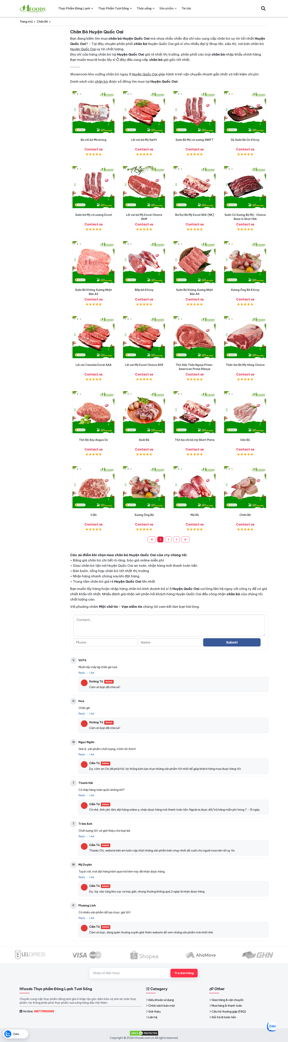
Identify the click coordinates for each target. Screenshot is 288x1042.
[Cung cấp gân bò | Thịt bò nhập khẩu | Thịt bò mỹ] (245, 412)
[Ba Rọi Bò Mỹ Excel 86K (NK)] (195, 187)
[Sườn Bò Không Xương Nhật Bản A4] (195, 262)
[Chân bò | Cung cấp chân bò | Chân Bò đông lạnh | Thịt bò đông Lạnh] (245, 487)
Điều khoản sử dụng (161, 1000)
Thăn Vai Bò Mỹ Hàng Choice (245, 365)
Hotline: (38, 1011)
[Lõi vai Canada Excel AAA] (93, 337)
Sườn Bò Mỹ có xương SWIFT (195, 140)
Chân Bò (245, 515)
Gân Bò (245, 440)
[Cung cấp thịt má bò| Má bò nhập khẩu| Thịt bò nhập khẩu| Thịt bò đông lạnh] (195, 487)
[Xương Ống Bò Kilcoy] (245, 262)
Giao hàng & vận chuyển (228, 1000)
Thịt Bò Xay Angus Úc (93, 440)
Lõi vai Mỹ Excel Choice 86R (144, 365)
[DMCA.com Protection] (144, 1033)
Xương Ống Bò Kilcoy (245, 290)
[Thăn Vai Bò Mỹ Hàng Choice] (245, 337)
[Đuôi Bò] (144, 412)
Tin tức (186, 8)
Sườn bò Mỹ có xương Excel (93, 215)
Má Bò (194, 515)
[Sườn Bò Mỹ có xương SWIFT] (195, 112)
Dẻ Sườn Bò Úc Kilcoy (245, 140)
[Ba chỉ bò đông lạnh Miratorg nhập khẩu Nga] (93, 112)
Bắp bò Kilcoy (144, 290)
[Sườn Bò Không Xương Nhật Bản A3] (93, 262)
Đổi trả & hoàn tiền (224, 1017)
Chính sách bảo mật (161, 1005)
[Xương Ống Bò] (144, 487)
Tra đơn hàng (184, 973)
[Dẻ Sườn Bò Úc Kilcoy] (245, 112)
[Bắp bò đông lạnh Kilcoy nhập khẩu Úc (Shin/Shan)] (144, 262)
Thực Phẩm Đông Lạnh (74, 8)
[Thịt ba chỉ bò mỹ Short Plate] (195, 412)
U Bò (94, 515)
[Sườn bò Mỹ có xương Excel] (93, 187)
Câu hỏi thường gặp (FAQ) (229, 1011)
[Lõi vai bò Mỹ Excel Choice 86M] (144, 187)
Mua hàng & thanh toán (227, 1005)
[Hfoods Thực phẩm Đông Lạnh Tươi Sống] (33, 8)
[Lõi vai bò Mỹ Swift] (144, 112)
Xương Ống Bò (144, 515)
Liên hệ (153, 1017)
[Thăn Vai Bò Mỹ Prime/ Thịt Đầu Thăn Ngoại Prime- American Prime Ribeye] (195, 337)
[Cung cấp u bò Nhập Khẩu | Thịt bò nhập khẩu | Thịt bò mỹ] (93, 487)
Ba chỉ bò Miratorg (93, 140)
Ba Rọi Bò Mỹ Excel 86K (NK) (194, 215)
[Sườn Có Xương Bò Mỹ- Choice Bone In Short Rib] (245, 187)
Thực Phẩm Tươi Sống (113, 8)
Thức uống (144, 8)
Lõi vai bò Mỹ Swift (144, 140)
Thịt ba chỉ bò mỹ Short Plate (195, 440)
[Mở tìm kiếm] (263, 8)
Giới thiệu (154, 1011)
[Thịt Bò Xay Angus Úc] (93, 412)
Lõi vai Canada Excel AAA (93, 365)
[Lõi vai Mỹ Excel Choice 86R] (144, 337)
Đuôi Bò (144, 440)
